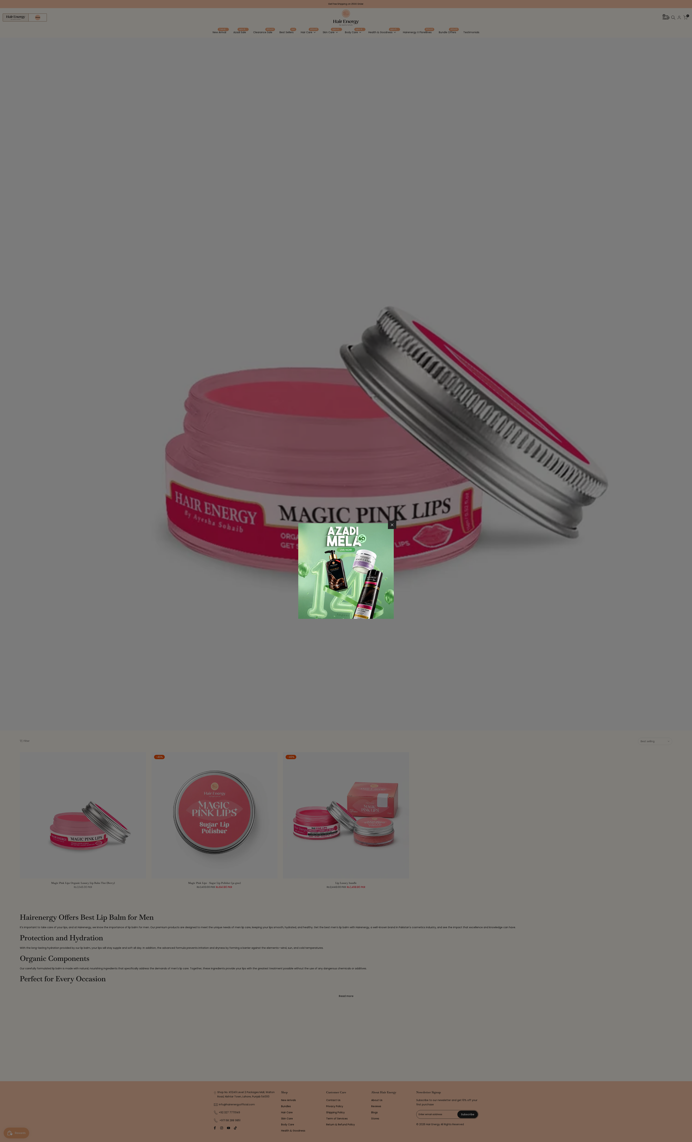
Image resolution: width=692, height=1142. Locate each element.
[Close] (392, 525)
